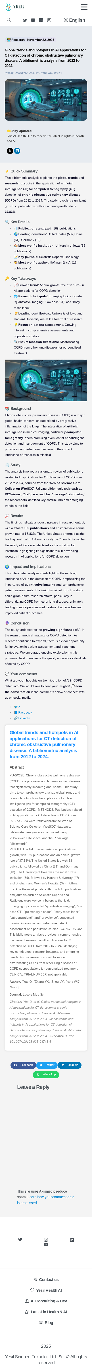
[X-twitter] (10, 151)
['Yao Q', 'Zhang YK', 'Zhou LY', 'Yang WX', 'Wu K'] (33, 73)
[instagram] (49, 20)
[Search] (8, 20)
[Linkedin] (17, 151)
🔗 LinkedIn (22, 718)
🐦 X (17, 707)
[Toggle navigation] (84, 7)
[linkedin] (41, 20)
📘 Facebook (23, 712)
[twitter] (25, 20)
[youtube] (33, 20)
